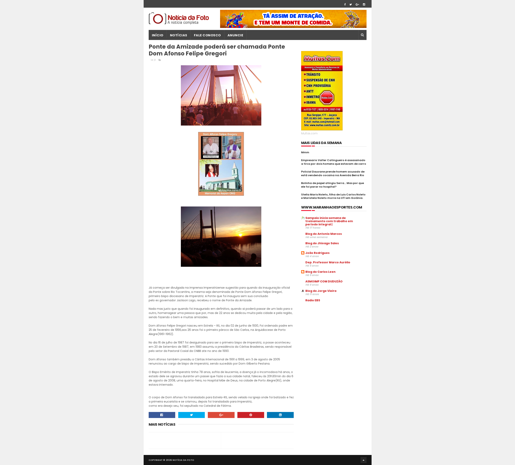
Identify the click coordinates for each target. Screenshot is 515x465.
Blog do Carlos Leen (320, 272)
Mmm (305, 152)
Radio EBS (312, 300)
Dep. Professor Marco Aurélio (327, 262)
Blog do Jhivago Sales (322, 243)
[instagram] (364, 4)
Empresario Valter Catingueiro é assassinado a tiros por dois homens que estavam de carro (333, 162)
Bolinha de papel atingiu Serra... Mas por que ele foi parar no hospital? (332, 185)
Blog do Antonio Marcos (323, 234)
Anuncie (235, 35)
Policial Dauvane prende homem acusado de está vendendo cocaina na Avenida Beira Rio (333, 173)
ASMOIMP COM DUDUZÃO (324, 281)
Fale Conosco (207, 35)
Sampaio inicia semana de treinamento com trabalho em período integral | (329, 221)
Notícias (178, 35)
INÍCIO (157, 35)
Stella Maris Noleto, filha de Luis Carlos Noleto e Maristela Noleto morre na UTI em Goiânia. (333, 196)
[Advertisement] (335, 336)
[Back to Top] (363, 460)
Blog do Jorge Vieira (320, 291)
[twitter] (350, 4)
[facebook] (345, 4)
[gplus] (357, 4)
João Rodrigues (317, 253)
